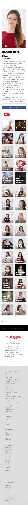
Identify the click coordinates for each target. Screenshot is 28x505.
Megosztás (14, 107)
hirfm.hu (7, 500)
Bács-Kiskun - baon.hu (11, 373)
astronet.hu (8, 441)
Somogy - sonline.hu (10, 400)
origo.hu (7, 424)
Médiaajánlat (15, 328)
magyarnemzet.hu (9, 419)
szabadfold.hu (8, 420)
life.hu (6, 475)
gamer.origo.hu (9, 447)
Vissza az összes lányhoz (9, 322)
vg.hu (6, 432)
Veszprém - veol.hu (10, 409)
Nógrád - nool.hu (9, 398)
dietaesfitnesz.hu (9, 456)
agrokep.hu (8, 434)
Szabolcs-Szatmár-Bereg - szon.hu (11, 402)
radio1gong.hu (9, 498)
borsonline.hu (8, 470)
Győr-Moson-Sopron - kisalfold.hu (13, 387)
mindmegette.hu (9, 453)
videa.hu (7, 489)
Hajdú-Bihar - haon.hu (10, 388)
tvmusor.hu (8, 462)
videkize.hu (8, 460)
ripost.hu (7, 472)
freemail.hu (8, 485)
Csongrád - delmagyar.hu (11, 381)
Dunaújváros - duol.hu (10, 383)
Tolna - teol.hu (8, 405)
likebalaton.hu (8, 449)
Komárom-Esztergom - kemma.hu (13, 396)
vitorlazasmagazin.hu (10, 458)
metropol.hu (8, 474)
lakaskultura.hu (9, 445)
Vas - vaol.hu (8, 407)
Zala (6, 114)
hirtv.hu (7, 422)
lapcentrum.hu (9, 491)
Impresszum (5, 328)
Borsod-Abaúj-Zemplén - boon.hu (13, 379)
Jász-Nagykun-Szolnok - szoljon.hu (11, 393)
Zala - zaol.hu (8, 411)
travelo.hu (7, 455)
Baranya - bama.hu (10, 375)
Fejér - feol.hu (8, 385)
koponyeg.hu (8, 487)
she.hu (7, 477)
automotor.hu (8, 443)
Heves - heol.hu (9, 390)
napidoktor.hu (8, 451)
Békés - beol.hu (9, 377)
